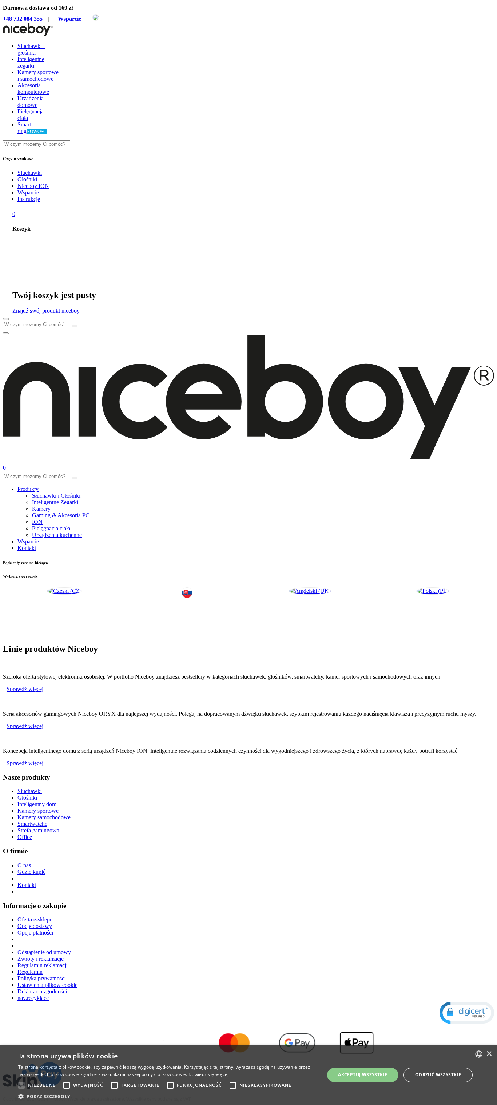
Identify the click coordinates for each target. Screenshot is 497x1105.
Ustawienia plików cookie (47, 985)
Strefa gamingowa (38, 830)
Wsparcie (69, 19)
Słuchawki (29, 173)
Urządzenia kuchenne (57, 535)
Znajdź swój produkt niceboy (46, 311)
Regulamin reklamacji (42, 965)
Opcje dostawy (34, 926)
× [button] (489, 1054)
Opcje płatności (35, 932)
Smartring (24, 127)
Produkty (28, 489)
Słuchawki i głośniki (31, 49)
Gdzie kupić (31, 872)
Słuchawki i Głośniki (56, 496)
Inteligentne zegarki (30, 62)
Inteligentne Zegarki (55, 502)
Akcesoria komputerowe (33, 88)
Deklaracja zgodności (42, 991)
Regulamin (30, 972)
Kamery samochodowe (44, 817)
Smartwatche (32, 824)
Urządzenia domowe (30, 101)
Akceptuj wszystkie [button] (362, 1075)
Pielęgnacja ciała (51, 528)
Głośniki (27, 179)
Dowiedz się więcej (208, 1074)
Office (24, 837)
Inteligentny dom (36, 804)
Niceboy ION (33, 186)
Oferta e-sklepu (35, 919)
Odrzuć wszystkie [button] (438, 1075)
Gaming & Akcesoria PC (61, 515)
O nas (24, 865)
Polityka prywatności (41, 978)
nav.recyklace (33, 998)
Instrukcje (28, 199)
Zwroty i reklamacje (40, 959)
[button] (467, 1013)
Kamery (41, 509)
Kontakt (26, 548)
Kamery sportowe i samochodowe (38, 75)
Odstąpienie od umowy (44, 952)
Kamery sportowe (38, 811)
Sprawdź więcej (25, 689)
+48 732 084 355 (23, 19)
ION (37, 522)
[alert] (248, 1075)
